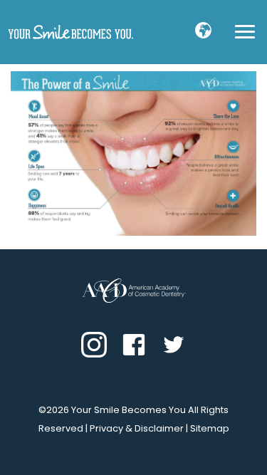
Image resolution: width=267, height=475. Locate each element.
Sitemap (209, 428)
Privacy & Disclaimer (137, 428)
